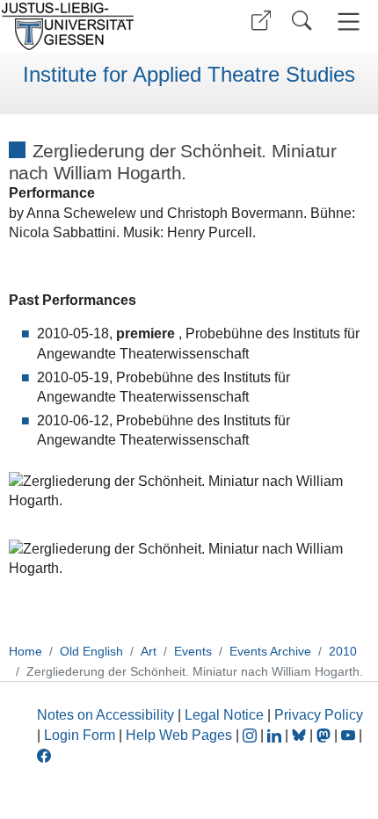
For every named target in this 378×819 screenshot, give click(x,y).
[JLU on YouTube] (350, 735)
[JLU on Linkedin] (276, 735)
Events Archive (270, 651)
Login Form (79, 735)
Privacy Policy (318, 714)
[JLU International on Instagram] (251, 735)
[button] (261, 20)
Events (193, 651)
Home (25, 651)
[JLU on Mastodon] (325, 735)
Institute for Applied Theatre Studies (189, 74)
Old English (91, 651)
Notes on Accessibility (107, 714)
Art (148, 651)
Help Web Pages (179, 735)
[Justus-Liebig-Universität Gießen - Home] (92, 26)
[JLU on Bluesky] (300, 735)
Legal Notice (224, 714)
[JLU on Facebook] (44, 754)
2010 (343, 651)
